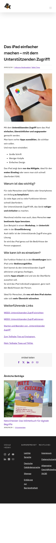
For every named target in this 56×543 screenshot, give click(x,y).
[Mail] (13, 459)
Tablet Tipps (35, 67)
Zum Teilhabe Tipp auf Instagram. (19, 336)
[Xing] (9, 459)
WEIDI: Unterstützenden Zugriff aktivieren (23, 319)
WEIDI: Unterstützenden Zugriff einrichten (23, 312)
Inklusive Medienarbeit (22, 67)
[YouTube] (13, 454)
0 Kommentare (20, 427)
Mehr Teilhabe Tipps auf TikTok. (18, 343)
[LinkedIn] (5, 459)
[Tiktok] (9, 454)
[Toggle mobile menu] (50, 8)
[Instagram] (5, 454)
